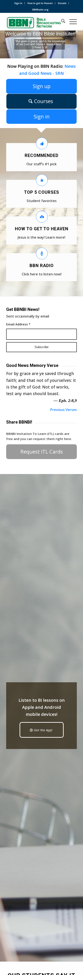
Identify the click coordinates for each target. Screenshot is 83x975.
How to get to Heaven (40, 3)
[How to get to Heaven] (42, 217)
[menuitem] (18, 3)
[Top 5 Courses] (42, 180)
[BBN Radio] (42, 253)
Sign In (18, 3)
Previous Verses (63, 409)
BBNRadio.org (40, 9)
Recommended (42, 155)
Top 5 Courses (41, 192)
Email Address (18, 324)
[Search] (61, 21)
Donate (62, 3)
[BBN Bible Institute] (34, 21)
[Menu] (71, 21)
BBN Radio (42, 265)
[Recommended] (42, 143)
